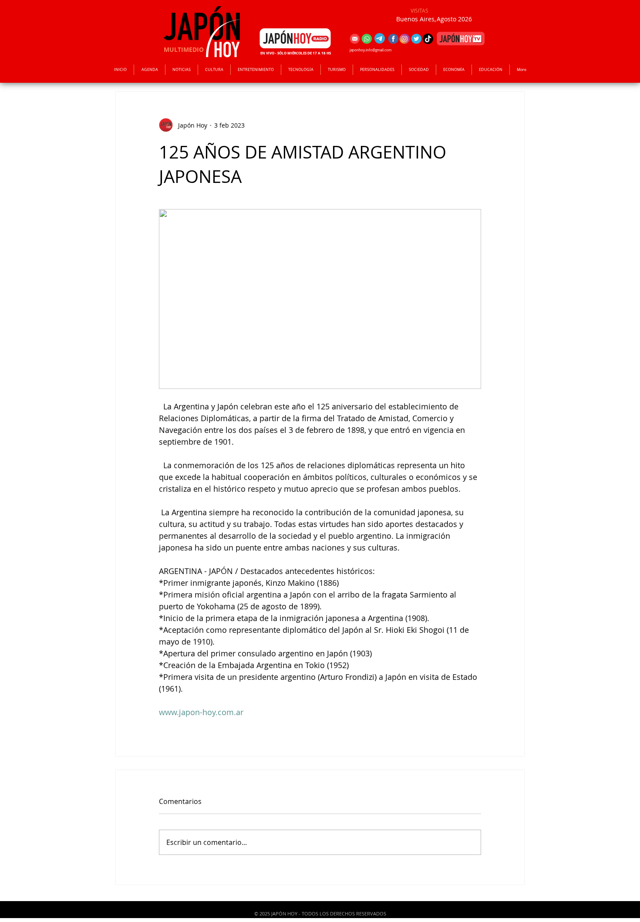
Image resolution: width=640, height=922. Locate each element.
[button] (256, 69)
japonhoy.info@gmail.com (370, 50)
